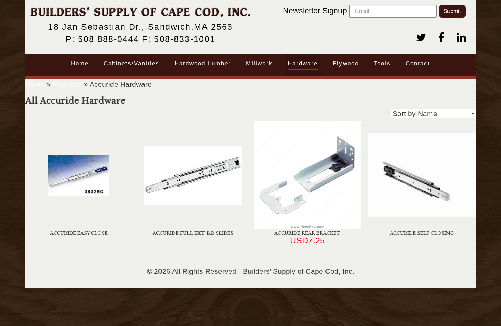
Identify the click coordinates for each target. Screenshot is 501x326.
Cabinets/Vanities (132, 63)
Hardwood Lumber (202, 63)
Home (80, 63)
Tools (382, 63)
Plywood (346, 63)
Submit (452, 11)
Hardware (303, 63)
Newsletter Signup (316, 10)
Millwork (259, 63)
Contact (418, 63)
